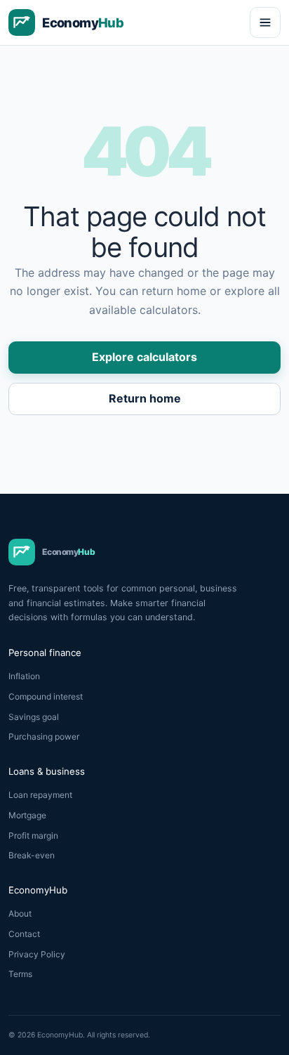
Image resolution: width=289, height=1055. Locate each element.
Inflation (24, 676)
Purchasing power (43, 736)
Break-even (31, 855)
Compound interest (45, 696)
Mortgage (27, 815)
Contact (24, 934)
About (20, 913)
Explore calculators (144, 357)
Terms (20, 974)
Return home (145, 398)
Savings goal (33, 717)
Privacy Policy (36, 954)
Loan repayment (40, 794)
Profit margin (33, 835)
